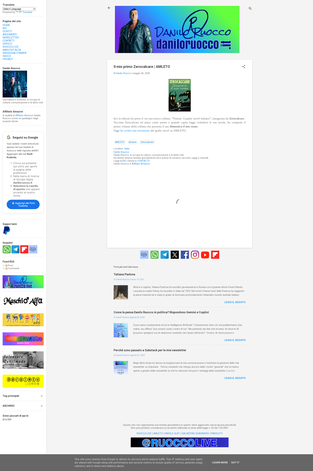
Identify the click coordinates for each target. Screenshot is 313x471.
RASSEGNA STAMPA (14, 53)
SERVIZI (7, 43)
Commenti (13, 268)
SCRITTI (7, 31)
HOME (6, 25)
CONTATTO (143, 160)
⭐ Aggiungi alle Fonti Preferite (23, 204)
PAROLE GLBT (172, 433)
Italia (126, 148)
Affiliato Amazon (141, 163)
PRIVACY (8, 59)
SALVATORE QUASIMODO (195, 433)
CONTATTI (8, 40)
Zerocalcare (147, 142)
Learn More (220, 462)
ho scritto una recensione (135, 130)
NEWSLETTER (11, 37)
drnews (132, 142)
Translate (27, 12)
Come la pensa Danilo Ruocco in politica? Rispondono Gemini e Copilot (161, 312)
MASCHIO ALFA (12, 49)
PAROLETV (217, 433)
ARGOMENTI (10, 34)
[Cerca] (250, 9)
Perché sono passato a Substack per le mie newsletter (150, 350)
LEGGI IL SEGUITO (235, 302)
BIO (124, 160)
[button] (244, 67)
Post (10, 265)
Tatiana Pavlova (124, 274)
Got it (235, 462)
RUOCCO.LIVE (144, 433)
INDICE (7, 56)
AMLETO (119, 142)
